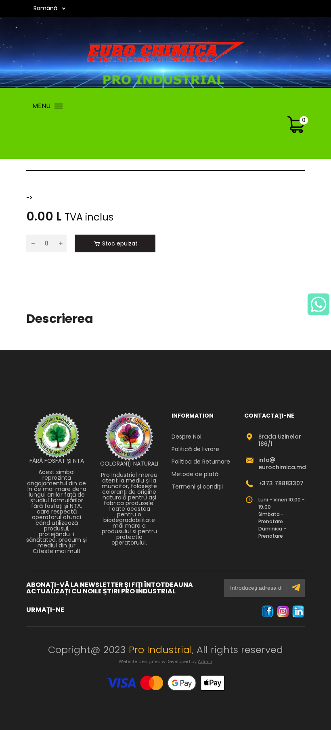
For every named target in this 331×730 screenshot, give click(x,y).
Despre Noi (186, 437)
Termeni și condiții (197, 487)
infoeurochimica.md (282, 463)
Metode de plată (195, 474)
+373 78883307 (281, 483)
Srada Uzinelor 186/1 (279, 440)
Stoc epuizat (120, 243)
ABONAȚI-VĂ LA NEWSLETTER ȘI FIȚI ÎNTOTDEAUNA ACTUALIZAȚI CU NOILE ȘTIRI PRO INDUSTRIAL (109, 588)
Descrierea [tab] (59, 318)
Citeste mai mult (57, 551)
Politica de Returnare (201, 462)
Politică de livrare (195, 449)
